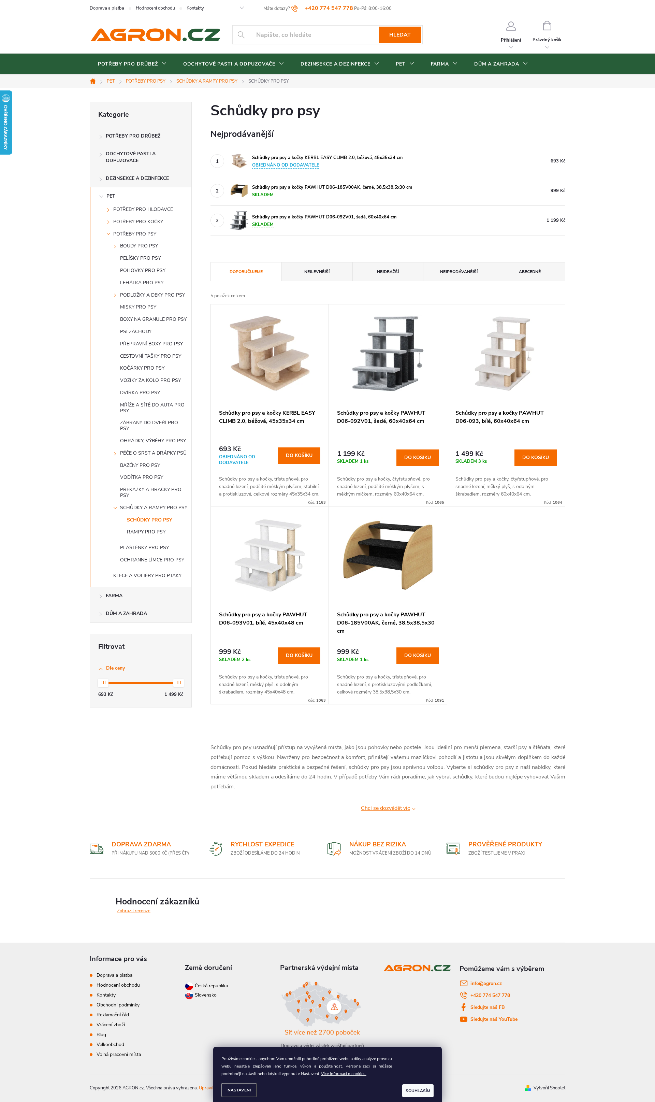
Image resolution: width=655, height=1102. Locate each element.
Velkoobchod (110, 1044)
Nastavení (239, 1090)
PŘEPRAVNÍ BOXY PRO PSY (151, 344)
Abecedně (530, 271)
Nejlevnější (317, 271)
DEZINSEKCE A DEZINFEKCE (137, 178)
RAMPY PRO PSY (146, 532)
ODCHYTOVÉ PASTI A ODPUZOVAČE (131, 157)
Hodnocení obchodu (155, 8)
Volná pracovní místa (119, 1054)
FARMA (114, 595)
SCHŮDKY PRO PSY (149, 520)
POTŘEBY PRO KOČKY (138, 221)
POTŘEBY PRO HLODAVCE (143, 209)
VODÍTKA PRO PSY (141, 477)
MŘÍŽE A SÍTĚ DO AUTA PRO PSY (152, 408)
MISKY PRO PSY (138, 307)
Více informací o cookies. (343, 1073)
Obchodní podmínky (118, 1005)
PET (110, 196)
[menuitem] (132, 64)
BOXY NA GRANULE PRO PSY (153, 319)
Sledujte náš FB (487, 1007)
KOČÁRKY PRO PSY (142, 368)
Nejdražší (388, 271)
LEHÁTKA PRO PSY (141, 283)
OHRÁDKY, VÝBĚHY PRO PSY (153, 441)
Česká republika (211, 986)
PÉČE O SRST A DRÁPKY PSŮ (153, 453)
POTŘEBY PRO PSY (134, 234)
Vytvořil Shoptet (549, 1088)
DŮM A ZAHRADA (126, 613)
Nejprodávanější (459, 271)
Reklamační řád (113, 1015)
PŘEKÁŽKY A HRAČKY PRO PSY (150, 492)
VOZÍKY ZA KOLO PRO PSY (150, 380)
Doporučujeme (246, 271)
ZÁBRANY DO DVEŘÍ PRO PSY (149, 425)
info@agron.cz (486, 983)
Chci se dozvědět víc (385, 808)
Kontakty (195, 8)
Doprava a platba (107, 8)
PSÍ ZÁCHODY (135, 331)
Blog (101, 1034)
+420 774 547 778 (490, 995)
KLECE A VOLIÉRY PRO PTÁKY (147, 575)
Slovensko (205, 995)
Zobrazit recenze (133, 911)
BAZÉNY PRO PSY (140, 465)
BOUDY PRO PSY (139, 246)
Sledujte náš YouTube (494, 1019)
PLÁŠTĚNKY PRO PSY (144, 547)
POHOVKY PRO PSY (142, 270)
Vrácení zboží (111, 1024)
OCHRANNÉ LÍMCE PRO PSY (152, 560)
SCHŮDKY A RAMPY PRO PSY (153, 507)
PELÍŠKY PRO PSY (140, 258)
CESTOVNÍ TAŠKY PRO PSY (150, 356)
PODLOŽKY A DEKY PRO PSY (152, 295)
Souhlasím (418, 1090)
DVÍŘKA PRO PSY (140, 392)
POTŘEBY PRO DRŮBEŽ (133, 136)
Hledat (400, 35)
